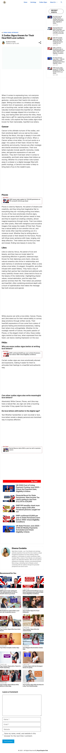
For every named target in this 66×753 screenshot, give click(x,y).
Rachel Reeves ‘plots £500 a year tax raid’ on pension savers (25, 449)
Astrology (33, 2)
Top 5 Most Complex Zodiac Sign (9, 647)
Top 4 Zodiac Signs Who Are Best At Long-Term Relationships (33, 685)
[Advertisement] (22, 18)
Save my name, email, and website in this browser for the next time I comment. (20, 735)
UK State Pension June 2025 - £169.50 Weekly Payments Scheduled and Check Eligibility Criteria (28, 529)
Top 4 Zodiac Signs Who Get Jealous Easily (31, 629)
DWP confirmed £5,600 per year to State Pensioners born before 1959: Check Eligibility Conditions (24, 353)
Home (25, 2)
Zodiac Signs (43, 2)
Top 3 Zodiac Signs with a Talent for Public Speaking (10, 666)
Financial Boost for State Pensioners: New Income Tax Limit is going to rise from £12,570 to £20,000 (27, 498)
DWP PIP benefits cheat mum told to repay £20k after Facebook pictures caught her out (28, 508)
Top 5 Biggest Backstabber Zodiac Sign (33, 648)
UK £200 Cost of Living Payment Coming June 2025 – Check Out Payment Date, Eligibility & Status (28, 488)
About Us (53, 2)
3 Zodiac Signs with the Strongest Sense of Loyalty (32, 666)
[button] (61, 2)
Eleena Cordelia (11, 41)
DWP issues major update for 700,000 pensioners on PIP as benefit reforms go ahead (24, 200)
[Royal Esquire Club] (4, 2)
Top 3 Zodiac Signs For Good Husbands (31, 611)
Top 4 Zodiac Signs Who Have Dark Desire (10, 629)
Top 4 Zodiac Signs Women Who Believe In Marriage (9, 685)
